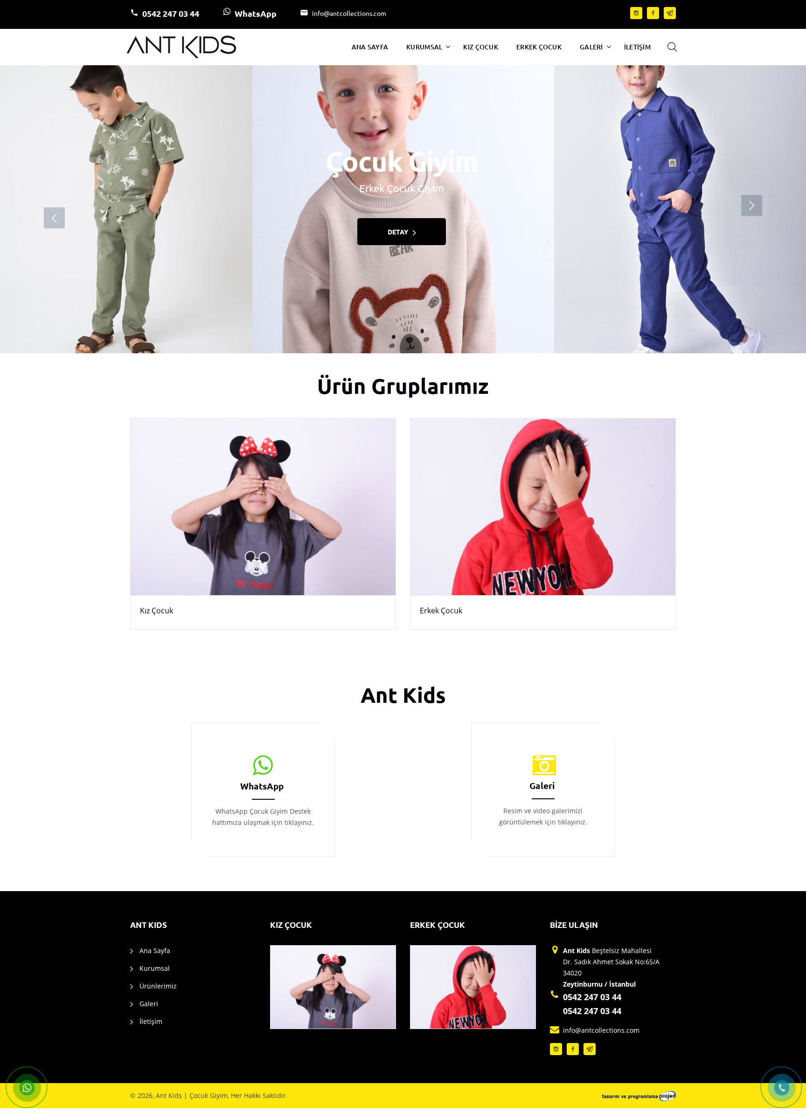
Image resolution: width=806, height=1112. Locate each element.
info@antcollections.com (349, 13)
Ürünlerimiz (158, 986)
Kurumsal (424, 46)
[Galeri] (543, 766)
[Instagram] (636, 13)
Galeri (591, 46)
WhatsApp (256, 13)
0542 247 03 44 (170, 13)
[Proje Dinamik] (638, 1095)
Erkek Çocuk (539, 46)
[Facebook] (653, 13)
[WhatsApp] (263, 765)
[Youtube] (670, 13)
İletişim (637, 46)
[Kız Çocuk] (263, 507)
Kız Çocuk (480, 46)
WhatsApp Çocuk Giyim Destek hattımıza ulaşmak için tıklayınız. (263, 817)
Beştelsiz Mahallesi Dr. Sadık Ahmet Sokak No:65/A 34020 (611, 967)
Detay (397, 231)
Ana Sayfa (370, 46)
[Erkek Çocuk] (543, 507)
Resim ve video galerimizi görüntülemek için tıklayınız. (543, 816)
